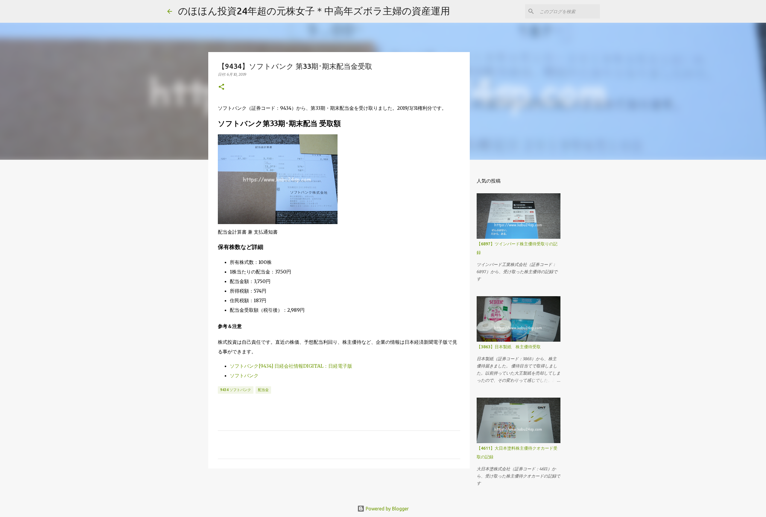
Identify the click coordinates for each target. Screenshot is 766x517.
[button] (221, 87)
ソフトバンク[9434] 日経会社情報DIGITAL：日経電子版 (291, 366)
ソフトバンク (244, 375)
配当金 (263, 390)
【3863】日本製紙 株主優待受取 (509, 346)
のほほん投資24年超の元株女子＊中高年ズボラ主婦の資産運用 (314, 10)
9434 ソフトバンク (235, 390)
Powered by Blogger (386, 508)
